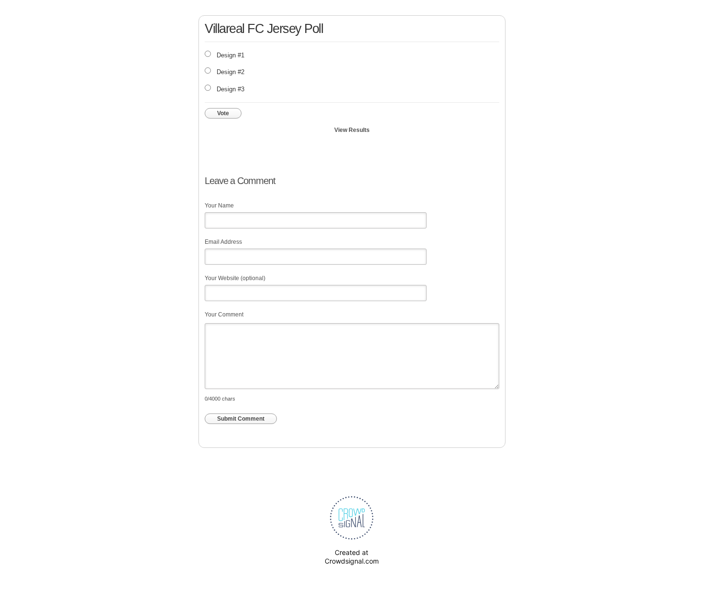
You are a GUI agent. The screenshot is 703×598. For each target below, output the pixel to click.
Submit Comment (240, 418)
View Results (352, 130)
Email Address (223, 242)
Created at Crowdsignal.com (352, 556)
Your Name (219, 205)
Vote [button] (223, 113)
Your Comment (224, 314)
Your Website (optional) (235, 278)
